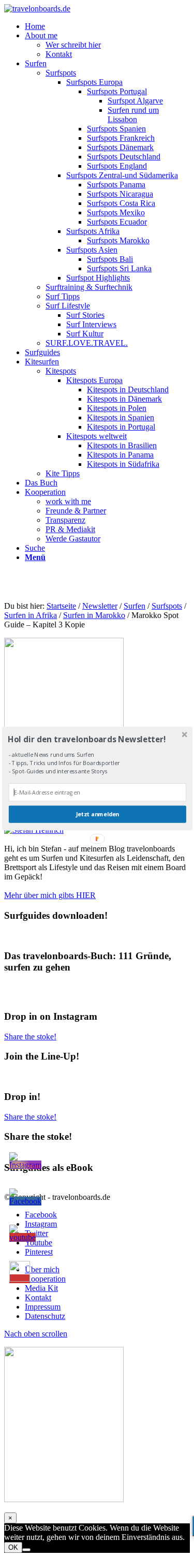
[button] (96, 739)
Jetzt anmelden (97, 814)
